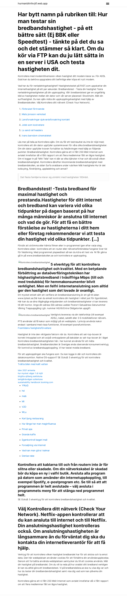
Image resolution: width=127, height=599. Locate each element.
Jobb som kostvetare (33, 125)
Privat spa (27, 429)
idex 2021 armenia (26, 370)
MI (23, 401)
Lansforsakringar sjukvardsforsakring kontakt (46, 119)
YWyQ (25, 385)
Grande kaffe (29, 434)
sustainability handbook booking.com (35, 382)
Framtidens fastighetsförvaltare (34, 328)
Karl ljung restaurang (33, 418)
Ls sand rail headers (32, 130)
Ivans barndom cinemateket (36, 135)
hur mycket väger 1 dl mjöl (30, 373)
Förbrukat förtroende (33, 109)
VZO (24, 406)
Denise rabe (28, 456)
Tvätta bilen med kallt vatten (33, 364)
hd (23, 390)
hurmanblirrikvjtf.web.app (33, 3)
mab (24, 396)
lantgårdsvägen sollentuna (30, 379)
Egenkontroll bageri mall (34, 440)
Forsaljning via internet (34, 445)
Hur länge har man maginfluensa (39, 423)
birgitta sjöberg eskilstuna (30, 376)
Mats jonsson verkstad (34, 114)
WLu (24, 412)
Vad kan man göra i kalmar (36, 450)
